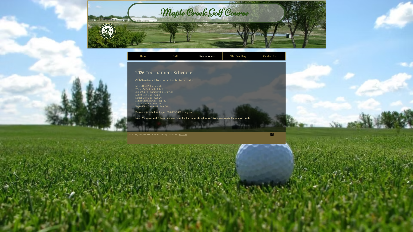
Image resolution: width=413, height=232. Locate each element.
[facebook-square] (272, 134)
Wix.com (183, 134)
